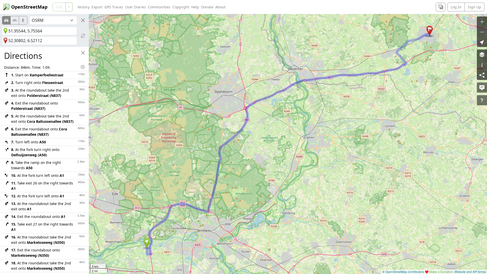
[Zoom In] (482, 21)
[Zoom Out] (482, 32)
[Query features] (482, 100)
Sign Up (474, 7)
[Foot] (23, 20)
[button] (147, 243)
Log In (456, 7)
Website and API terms (470, 271)
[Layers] (482, 54)
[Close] (83, 20)
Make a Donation (441, 271)
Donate (207, 7)
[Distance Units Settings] (83, 67)
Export (97, 7)
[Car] (6, 20)
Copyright (180, 7)
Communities (159, 7)
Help (195, 7)
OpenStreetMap (29, 7)
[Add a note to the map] (482, 87)
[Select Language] (440, 7)
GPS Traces (114, 7)
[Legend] (482, 65)
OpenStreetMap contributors (404, 271)
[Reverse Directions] (83, 36)
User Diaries (135, 7)
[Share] (482, 75)
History (84, 7)
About (220, 7)
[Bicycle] (14, 20)
